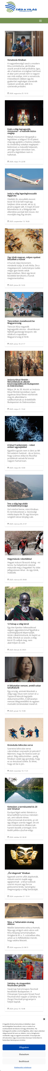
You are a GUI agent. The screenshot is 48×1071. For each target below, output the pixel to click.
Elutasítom (24, 1054)
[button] (44, 1019)
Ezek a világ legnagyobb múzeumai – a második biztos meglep (24, 132)
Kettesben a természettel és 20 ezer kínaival (24, 809)
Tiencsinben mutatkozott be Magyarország (24, 319)
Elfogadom (24, 1047)
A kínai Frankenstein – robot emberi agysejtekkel (24, 443)
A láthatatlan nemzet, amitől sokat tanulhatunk (24, 685)
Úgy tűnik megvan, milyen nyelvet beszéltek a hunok (24, 258)
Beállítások (24, 1061)
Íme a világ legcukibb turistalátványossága (24, 500)
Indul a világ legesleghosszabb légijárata (24, 196)
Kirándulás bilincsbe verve (24, 745)
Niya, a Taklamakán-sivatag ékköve (24, 926)
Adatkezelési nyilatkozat (22, 1067)
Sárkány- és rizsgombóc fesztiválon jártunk (24, 982)
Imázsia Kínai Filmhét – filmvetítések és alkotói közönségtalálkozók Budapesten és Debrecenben (24, 381)
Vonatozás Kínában (24, 63)
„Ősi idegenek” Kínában (24, 871)
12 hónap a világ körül (24, 619)
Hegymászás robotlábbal (24, 556)
